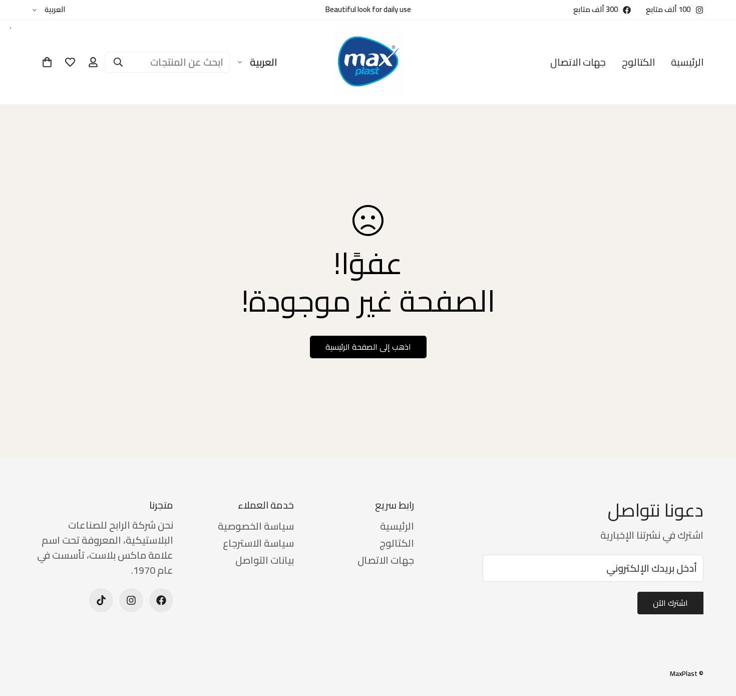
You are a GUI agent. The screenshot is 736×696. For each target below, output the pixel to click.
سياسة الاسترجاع (258, 543)
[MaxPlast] (368, 62)
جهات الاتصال (578, 62)
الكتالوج (638, 62)
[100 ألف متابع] (131, 600)
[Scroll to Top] (19, 641)
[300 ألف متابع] (161, 600)
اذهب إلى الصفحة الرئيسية (368, 346)
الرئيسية (687, 62)
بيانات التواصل (264, 560)
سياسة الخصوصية (256, 526)
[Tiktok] (101, 600)
